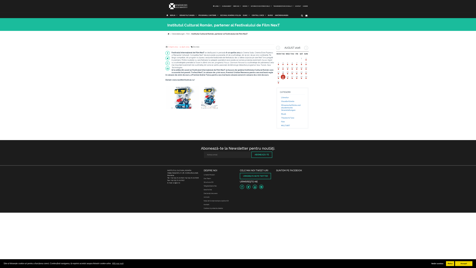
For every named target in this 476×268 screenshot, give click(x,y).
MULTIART (285, 126)
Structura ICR (208, 182)
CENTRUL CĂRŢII (258, 15)
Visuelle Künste (287, 101)
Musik (283, 114)
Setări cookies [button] (437, 264)
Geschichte (208, 190)
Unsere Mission (209, 175)
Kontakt (298, 6)
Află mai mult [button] (117, 263)
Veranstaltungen (186, 15)
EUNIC (245, 15)
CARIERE (305, 6)
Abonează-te (262, 154)
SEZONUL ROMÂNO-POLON (230, 15)
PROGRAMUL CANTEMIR (207, 15)
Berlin (172, 15)
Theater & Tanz (287, 118)
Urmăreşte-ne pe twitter (255, 176)
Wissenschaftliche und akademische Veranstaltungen (290, 107)
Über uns (236, 6)
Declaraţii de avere (210, 193)
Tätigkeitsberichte (210, 186)
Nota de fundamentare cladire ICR (216, 201)
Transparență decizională (282, 6)
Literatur (285, 98)
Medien (245, 6)
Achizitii (206, 197)
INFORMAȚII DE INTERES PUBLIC (260, 6)
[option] (182, 97)
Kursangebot (226, 6)
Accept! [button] (464, 264)
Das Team (207, 178)
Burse (270, 15)
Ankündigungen (281, 15)
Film (283, 122)
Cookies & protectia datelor (213, 208)
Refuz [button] (450, 264)
